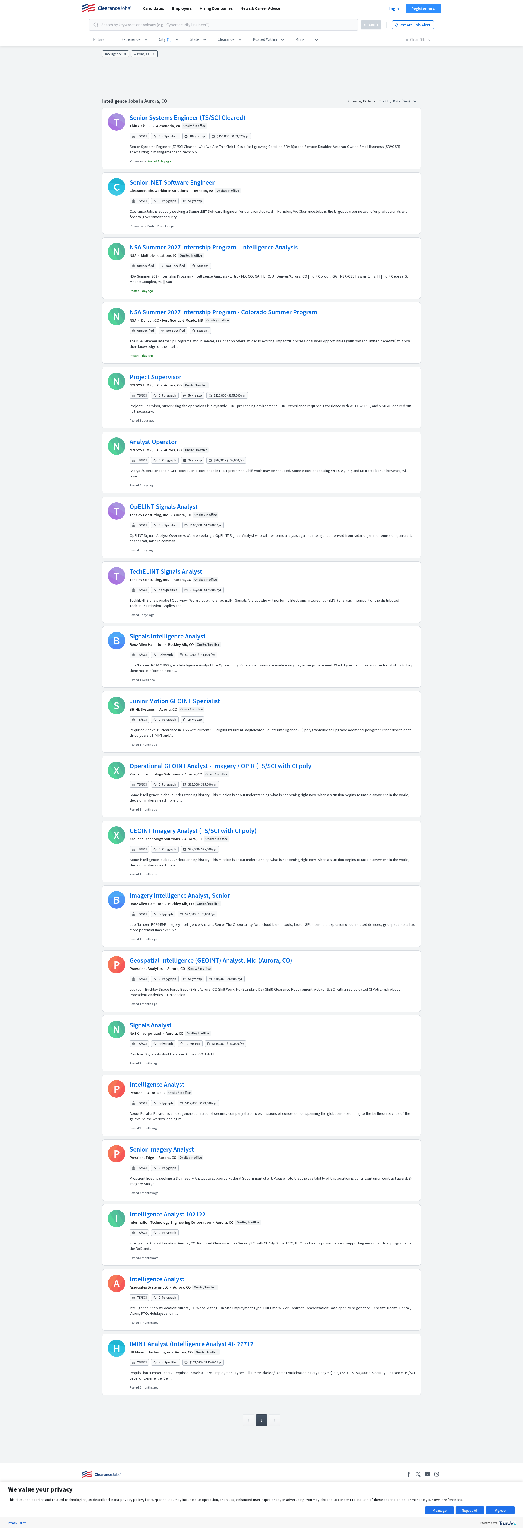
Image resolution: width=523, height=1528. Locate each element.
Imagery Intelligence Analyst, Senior (180, 895)
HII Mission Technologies (150, 1352)
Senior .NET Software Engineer (172, 182)
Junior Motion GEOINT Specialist (175, 701)
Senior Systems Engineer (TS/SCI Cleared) (187, 117)
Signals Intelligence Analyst (168, 636)
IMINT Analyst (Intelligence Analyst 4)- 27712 (191, 1344)
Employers (182, 8)
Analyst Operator (153, 441)
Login (393, 8)
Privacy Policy (16, 1523)
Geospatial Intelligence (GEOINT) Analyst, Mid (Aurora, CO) (211, 960)
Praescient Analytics (146, 968)
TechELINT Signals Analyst (166, 571)
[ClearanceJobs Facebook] (409, 1474)
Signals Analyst (151, 1025)
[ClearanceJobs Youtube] (427, 1474)
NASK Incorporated (145, 1033)
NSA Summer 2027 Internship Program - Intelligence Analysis (214, 247)
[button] (134, 39)
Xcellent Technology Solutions (155, 774)
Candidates (153, 8)
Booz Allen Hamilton (146, 644)
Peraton (136, 1092)
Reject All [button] (469, 1510)
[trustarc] (507, 1522)
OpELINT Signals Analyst (164, 506)
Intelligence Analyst (157, 1084)
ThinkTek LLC (140, 125)
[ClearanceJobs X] (418, 1474)
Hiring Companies (216, 8)
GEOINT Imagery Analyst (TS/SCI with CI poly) (193, 830)
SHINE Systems (142, 709)
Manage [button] (439, 1510)
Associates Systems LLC (149, 1287)
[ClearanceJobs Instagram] (436, 1474)
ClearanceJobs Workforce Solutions (159, 190)
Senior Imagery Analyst (162, 1149)
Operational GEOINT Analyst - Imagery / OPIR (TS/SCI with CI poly (220, 766)
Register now (423, 8)
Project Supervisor (155, 377)
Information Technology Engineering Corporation (170, 1222)
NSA (133, 255)
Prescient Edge (142, 1157)
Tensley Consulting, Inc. (149, 514)
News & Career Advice (260, 8)
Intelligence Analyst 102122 (167, 1214)
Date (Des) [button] (402, 101)
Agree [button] (500, 1510)
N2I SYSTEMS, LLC (144, 385)
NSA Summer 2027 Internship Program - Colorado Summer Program (223, 312)
